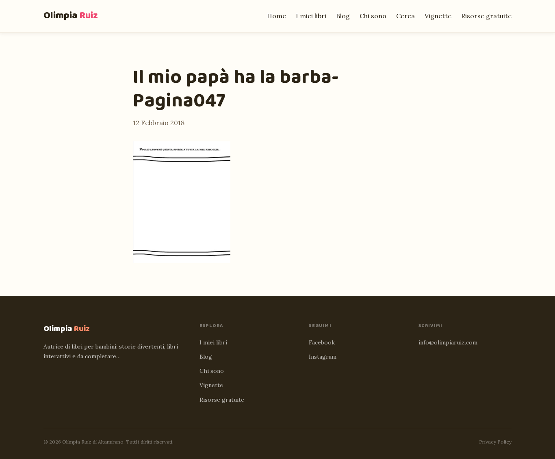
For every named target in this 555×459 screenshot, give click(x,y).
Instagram (322, 356)
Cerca (405, 16)
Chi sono (373, 16)
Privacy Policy (495, 442)
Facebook (322, 342)
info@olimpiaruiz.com (447, 342)
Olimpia (70, 16)
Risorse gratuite (486, 16)
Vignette (438, 16)
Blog (343, 16)
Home (276, 16)
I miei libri (311, 16)
